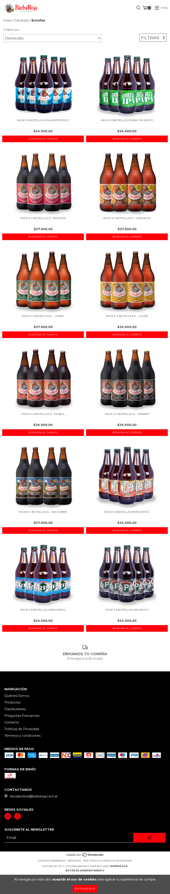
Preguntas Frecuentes (21, 716)
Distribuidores (15, 709)
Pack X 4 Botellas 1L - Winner (127, 414)
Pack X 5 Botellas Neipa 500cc (127, 511)
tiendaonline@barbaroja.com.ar (34, 796)
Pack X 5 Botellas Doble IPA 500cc (127, 120)
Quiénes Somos (16, 696)
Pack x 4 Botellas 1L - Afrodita (127, 218)
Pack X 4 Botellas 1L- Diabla (43, 414)
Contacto (11, 722)
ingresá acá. (119, 866)
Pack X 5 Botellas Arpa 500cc (43, 609)
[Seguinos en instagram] (7, 816)
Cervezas (21, 20)
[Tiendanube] (85, 856)
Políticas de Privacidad (21, 729)
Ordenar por (11, 29)
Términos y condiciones (22, 736)
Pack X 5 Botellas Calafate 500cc (43, 120)
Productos (12, 702)
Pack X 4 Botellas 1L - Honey (43, 316)
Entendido (85, 888)
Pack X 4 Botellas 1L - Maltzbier (43, 511)
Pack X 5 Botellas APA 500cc (127, 609)
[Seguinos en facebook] (17, 816)
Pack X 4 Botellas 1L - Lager (127, 316)
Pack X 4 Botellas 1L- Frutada (43, 218)
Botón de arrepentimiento (85, 870)
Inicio (7, 20)
